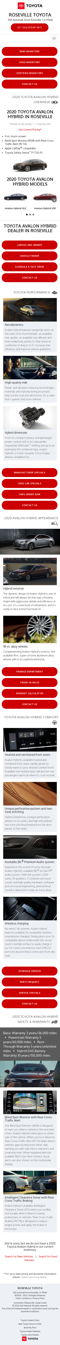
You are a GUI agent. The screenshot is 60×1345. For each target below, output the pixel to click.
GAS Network (17, 1308)
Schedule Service (29, 971)
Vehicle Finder (29, 255)
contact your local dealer (33, 1277)
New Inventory (30, 51)
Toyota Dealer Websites (30, 1331)
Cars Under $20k (29, 494)
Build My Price (30, 1327)
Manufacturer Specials (29, 472)
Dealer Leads (41, 1303)
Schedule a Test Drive (29, 266)
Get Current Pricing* (30, 129)
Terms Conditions (23, 1298)
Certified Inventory (29, 73)
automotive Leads (40, 1308)
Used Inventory (29, 62)
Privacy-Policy (39, 1298)
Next (54, 200)
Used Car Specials (29, 483)
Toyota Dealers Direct (30, 1320)
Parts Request (30, 982)
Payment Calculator (29, 693)
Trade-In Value (29, 682)
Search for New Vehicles (19, 1256)
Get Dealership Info (29, 27)
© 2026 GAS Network (21, 1305)
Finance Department (29, 671)
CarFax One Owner (29, 245)
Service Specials (29, 992)
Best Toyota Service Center (30, 1324)
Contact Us (29, 84)
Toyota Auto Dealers (30, 1335)
